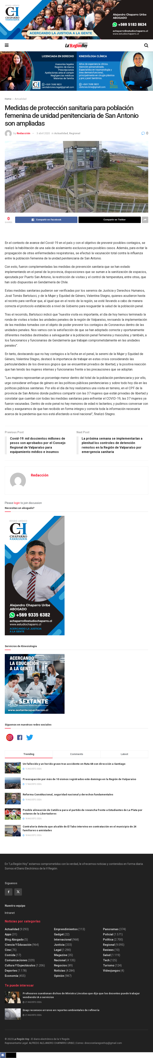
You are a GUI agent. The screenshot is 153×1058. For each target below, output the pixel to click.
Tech (106, 960)
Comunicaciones (16, 960)
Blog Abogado (14, 939)
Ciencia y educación (18, 944)
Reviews (108, 949)
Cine (8, 949)
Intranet (10, 912)
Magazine (60, 955)
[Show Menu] (7, 45)
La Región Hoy (21, 1039)
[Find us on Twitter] (18, 892)
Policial (108, 934)
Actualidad (20, 99)
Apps (8, 934)
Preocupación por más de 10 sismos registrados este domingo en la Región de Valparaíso (79, 779)
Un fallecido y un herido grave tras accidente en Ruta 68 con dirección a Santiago (74, 763)
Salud (107, 955)
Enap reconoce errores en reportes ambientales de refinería (61, 1010)
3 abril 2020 (43, 133)
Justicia (59, 944)
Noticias (59, 970)
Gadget (59, 934)
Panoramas (111, 929)
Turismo (108, 965)
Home (8, 99)
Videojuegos (111, 970)
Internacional (63, 939)
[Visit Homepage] (76, 45)
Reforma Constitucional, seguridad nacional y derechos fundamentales (68, 794)
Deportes (11, 970)
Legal (57, 949)
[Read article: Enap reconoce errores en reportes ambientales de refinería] (13, 1014)
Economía (11, 975)
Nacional (60, 960)
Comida (10, 955)
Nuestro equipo (15, 905)
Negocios (60, 965)
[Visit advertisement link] (76, 19)
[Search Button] (146, 45)
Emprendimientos (66, 929)
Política (108, 939)
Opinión (59, 975)
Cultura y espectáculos (20, 965)
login (17, 503)
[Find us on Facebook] (8, 892)
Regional (74, 133)
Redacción (23, 133)
